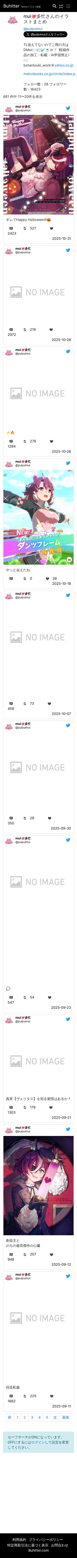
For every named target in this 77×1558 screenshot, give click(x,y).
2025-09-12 (61, 1264)
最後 (65, 1417)
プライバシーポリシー (46, 1539)
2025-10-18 (61, 583)
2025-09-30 (61, 828)
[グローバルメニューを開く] (68, 6)
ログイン (38, 1442)
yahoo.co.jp (64, 65)
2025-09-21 (61, 1117)
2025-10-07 (61, 714)
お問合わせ (59, 1545)
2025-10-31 (61, 238)
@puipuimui (33, 29)
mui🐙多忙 (23, 106)
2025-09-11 (61, 1406)
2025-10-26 (61, 451)
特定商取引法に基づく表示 (27, 1545)
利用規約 (19, 1539)
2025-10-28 (61, 340)
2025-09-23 (61, 1007)
